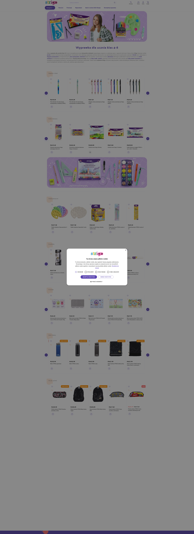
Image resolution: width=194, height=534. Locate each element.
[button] (97, 281)
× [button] (125, 250)
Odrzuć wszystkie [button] (105, 277)
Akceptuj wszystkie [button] (89, 277)
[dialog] (97, 267)
